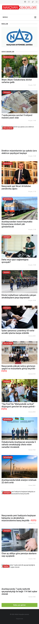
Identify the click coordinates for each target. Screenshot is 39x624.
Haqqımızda (19, 618)
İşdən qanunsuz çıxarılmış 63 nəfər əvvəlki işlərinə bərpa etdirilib (18, 331)
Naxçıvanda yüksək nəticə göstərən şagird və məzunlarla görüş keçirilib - (19, 368)
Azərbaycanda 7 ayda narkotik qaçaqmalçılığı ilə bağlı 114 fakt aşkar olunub (19, 591)
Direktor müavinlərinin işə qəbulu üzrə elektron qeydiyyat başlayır (19, 151)
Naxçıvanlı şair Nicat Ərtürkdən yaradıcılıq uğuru (16, 187)
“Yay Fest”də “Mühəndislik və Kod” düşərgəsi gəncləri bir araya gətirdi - (19, 406)
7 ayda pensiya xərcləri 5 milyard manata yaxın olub (17, 116)
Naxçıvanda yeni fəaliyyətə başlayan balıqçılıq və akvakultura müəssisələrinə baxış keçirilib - (19, 518)
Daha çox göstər (19, 605)
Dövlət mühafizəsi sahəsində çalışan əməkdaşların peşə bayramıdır (19, 296)
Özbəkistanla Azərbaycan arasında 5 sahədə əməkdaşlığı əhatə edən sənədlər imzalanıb (19, 444)
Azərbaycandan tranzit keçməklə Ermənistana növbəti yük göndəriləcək (17, 224)
